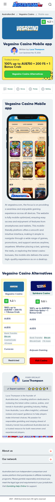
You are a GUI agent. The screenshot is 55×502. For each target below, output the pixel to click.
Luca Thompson (37, 50)
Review (10, 89)
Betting (48, 89)
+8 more (8, 343)
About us (7, 451)
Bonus (22, 89)
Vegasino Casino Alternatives (27, 74)
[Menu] (5, 4)
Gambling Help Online (16, 486)
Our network (9, 459)
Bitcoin (7, 337)
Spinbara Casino (41, 293)
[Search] (50, 4)
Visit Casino (41, 361)
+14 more (46, 341)
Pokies (35, 89)
